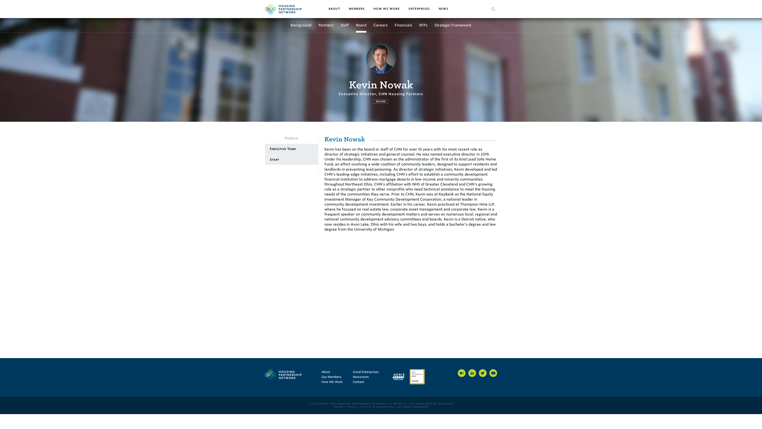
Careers (380, 25)
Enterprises (419, 8)
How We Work (332, 382)
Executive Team (283, 149)
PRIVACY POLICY (345, 407)
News (443, 8)
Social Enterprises (366, 372)
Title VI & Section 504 (377, 407)
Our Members (331, 377)
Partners (325, 25)
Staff (345, 25)
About (334, 8)
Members (357, 8)
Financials (403, 25)
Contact (358, 382)
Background (301, 25)
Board (361, 25)
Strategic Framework (453, 25)
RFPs (423, 25)
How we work (386, 8)
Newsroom (361, 377)
